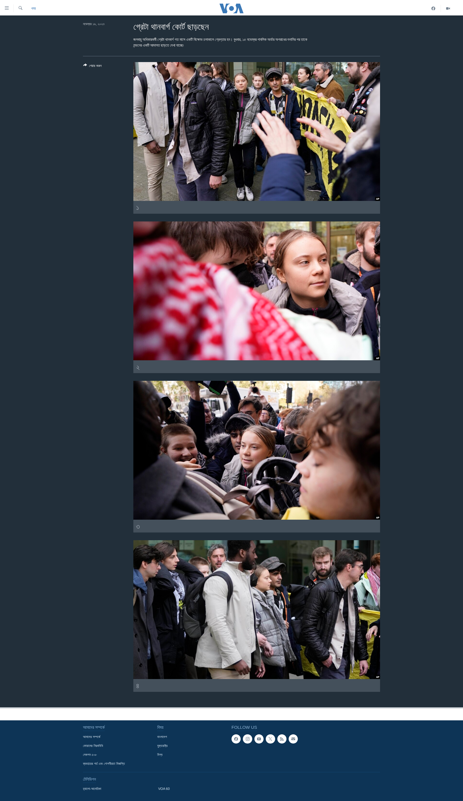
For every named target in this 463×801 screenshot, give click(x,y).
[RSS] (281, 739)
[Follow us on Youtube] (259, 739)
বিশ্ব (160, 755)
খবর (33, 8)
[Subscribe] (293, 739)
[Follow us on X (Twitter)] (270, 739)
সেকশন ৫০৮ (90, 755)
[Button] (92, 66)
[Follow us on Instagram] (247, 739)
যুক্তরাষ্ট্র (162, 746)
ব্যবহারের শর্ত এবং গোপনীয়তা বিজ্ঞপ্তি (104, 764)
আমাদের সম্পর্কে (91, 737)
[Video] (448, 8)
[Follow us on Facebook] (236, 739)
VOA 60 (164, 789)
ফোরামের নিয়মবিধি (93, 746)
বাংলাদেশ (162, 737)
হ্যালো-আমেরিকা (92, 789)
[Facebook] (433, 8)
